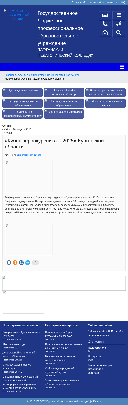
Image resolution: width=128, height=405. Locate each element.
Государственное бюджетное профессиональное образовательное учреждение (60, 28)
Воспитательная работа (29, 155)
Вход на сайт (79, 2)
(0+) (123, 2)
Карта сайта (97, 2)
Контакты (112, 2)
